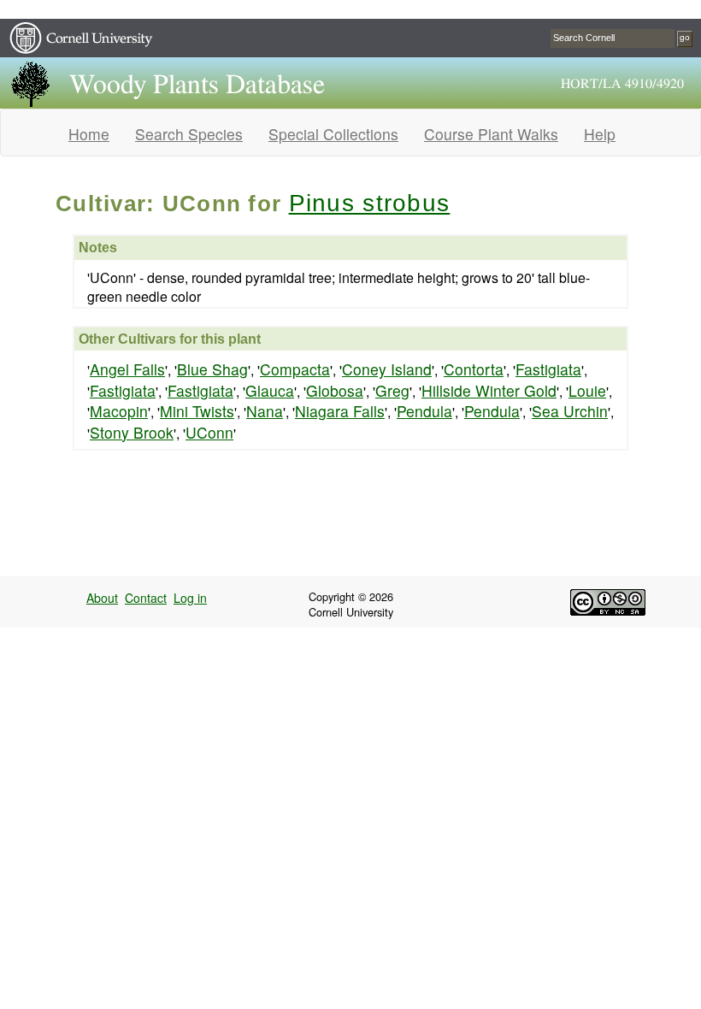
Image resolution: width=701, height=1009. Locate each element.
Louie (587, 390)
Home (88, 134)
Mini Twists (197, 411)
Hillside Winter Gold (489, 390)
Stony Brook (132, 432)
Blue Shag (212, 369)
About (102, 597)
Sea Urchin (570, 411)
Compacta (295, 369)
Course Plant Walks (491, 134)
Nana (264, 411)
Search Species (189, 134)
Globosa (334, 390)
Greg (392, 390)
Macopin (119, 411)
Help (600, 134)
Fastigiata (548, 369)
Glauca (269, 390)
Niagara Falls (340, 411)
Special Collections (333, 134)
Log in (190, 597)
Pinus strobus (370, 203)
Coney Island (387, 369)
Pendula (424, 411)
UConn (209, 432)
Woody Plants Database (197, 84)
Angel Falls (127, 369)
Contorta (474, 369)
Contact (146, 597)
